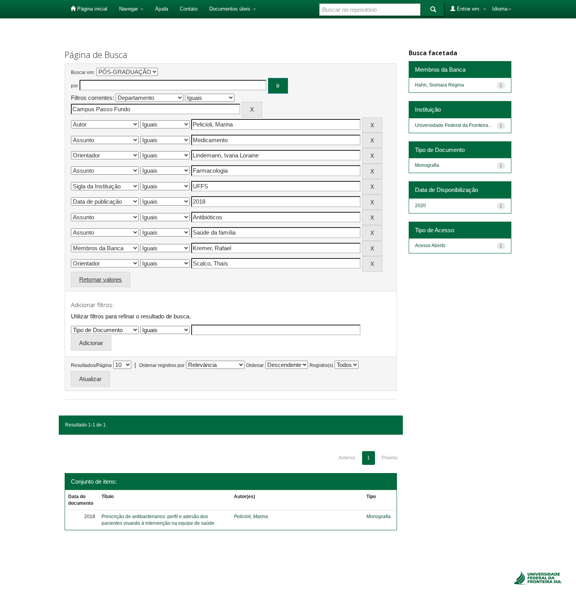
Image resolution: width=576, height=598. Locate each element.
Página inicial (91, 9)
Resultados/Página (91, 365)
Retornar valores (100, 279)
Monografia (378, 516)
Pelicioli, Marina (251, 516)
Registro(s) (321, 365)
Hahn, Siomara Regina (439, 85)
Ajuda (161, 9)
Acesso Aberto (430, 245)
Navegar (129, 9)
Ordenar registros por (162, 365)
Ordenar (255, 365)
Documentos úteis (230, 9)
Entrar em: (468, 9)
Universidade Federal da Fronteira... (453, 125)
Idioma (499, 9)
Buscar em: (83, 72)
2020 (420, 205)
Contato (188, 9)
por (74, 86)
